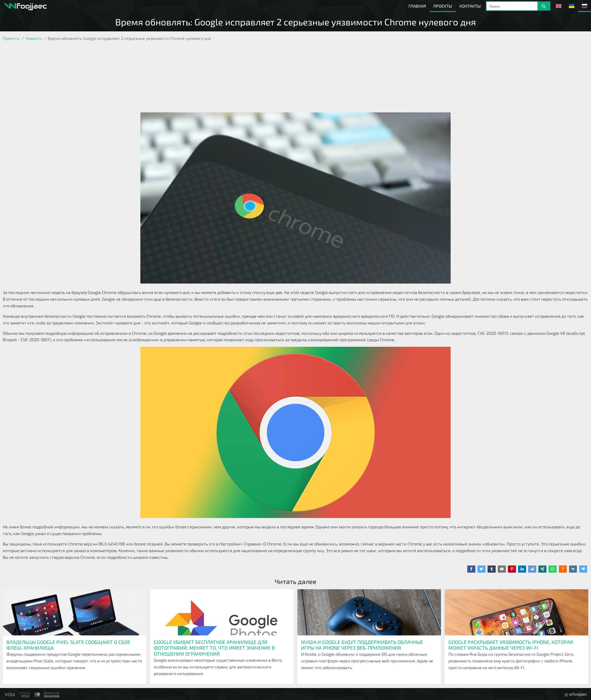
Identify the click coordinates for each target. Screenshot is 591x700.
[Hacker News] (563, 569)
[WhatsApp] (553, 569)
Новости (34, 38)
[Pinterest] (512, 569)
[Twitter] (481, 569)
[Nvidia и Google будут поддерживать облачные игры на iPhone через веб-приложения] (369, 612)
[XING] (542, 569)
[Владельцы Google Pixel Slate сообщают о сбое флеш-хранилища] (74, 612)
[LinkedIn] (522, 569)
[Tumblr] (492, 569)
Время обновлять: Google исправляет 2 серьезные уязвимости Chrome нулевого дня (295, 21)
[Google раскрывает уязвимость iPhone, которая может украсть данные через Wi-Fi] (516, 612)
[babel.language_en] (558, 6)
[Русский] (584, 6)
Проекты (442, 6)
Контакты (470, 6)
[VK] (573, 569)
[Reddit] (532, 569)
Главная (417, 6)
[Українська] (571, 6)
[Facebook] (471, 569)
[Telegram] (583, 569)
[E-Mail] (502, 569)
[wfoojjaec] (25, 6)
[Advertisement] (295, 77)
